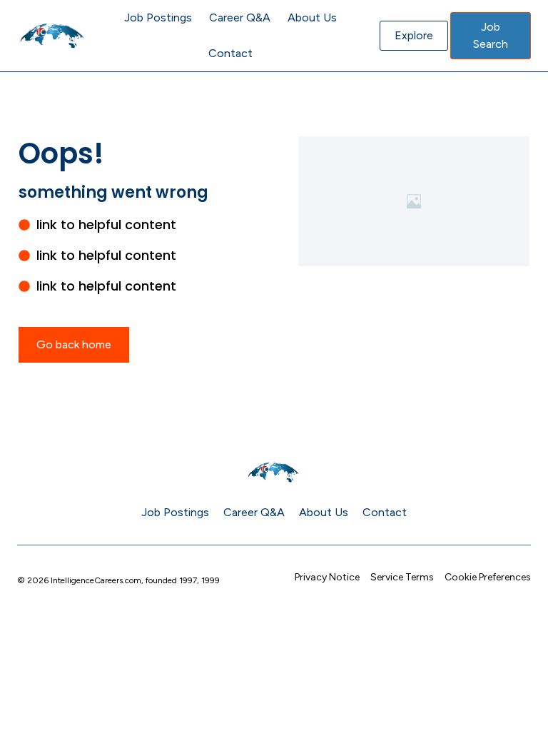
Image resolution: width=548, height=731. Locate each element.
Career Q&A (239, 17)
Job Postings (158, 17)
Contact (230, 53)
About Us (312, 17)
